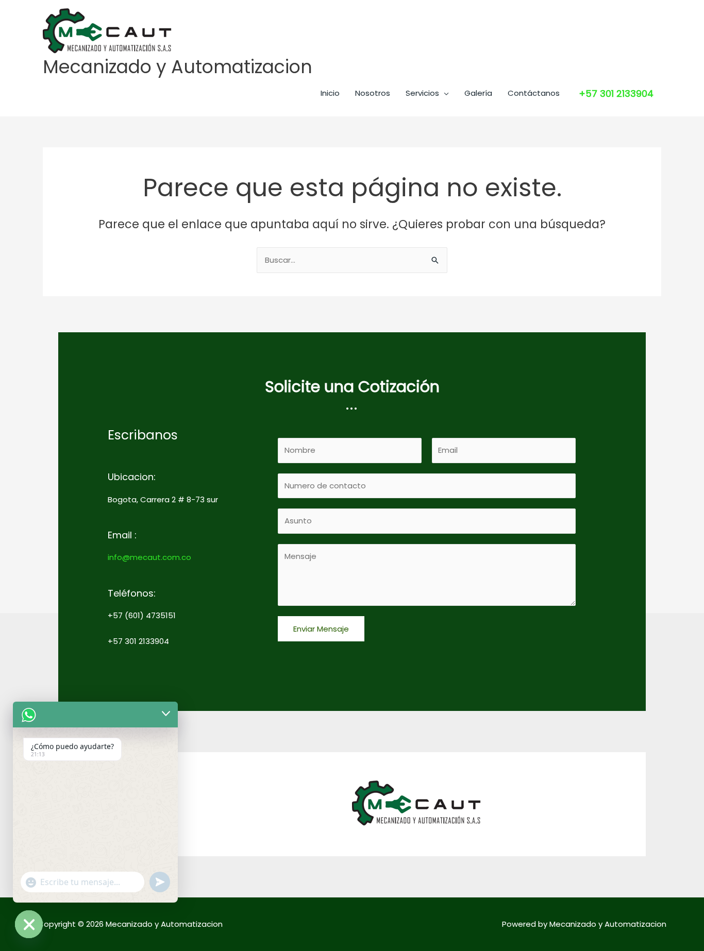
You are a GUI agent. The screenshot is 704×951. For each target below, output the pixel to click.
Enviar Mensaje (321, 628)
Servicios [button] (422, 93)
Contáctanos (534, 93)
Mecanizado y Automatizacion (177, 66)
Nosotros (372, 93)
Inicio (330, 93)
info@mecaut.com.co (149, 557)
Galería (478, 93)
